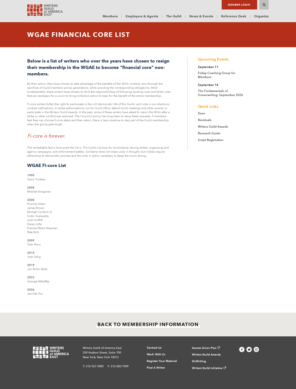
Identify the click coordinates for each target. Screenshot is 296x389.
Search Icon (264, 4)
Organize (261, 16)
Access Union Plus (204, 348)
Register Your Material (162, 361)
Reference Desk (233, 16)
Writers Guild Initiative (207, 368)
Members (110, 16)
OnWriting (199, 361)
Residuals (204, 120)
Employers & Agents (142, 16)
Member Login (239, 5)
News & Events (201, 16)
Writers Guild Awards (213, 126)
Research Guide (209, 133)
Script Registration (211, 140)
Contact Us (154, 348)
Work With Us (156, 354)
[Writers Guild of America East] (45, 10)
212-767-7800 (94, 366)
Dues (201, 113)
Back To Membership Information (148, 324)
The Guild (173, 16)
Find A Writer (156, 368)
